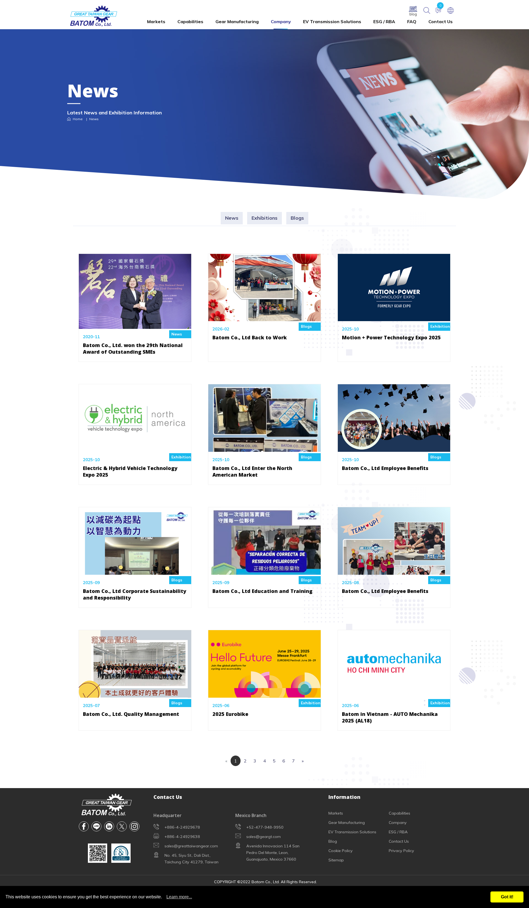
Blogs (297, 218)
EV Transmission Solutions (332, 21)
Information (344, 797)
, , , (272, 852)
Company (281, 21)
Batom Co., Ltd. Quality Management (131, 714)
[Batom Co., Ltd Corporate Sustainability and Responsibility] (135, 570)
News (231, 218)
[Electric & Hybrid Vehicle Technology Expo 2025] (135, 447)
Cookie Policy (340, 850)
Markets (156, 21)
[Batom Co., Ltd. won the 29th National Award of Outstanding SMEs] (135, 324)
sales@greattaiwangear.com (191, 845)
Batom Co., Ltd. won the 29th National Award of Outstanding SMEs (133, 348)
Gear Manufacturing (237, 21)
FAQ (411, 21)
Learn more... (179, 896)
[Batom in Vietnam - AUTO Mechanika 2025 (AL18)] (394, 693)
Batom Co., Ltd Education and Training (262, 591)
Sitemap (336, 860)
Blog (332, 841)
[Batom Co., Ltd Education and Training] (264, 570)
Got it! (507, 896)
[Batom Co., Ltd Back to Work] (264, 317)
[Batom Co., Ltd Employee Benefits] (394, 447)
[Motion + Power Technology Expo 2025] (394, 317)
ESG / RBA (384, 21)
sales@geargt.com (263, 836)
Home (78, 119)
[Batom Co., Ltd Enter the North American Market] (264, 447)
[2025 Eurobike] (264, 693)
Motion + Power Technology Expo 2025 (391, 337)
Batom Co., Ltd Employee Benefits (385, 468)
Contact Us (440, 21)
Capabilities (190, 21)
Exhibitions (264, 218)
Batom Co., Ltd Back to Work (249, 337)
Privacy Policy (401, 850)
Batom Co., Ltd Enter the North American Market (252, 471)
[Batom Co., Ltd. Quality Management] (135, 693)
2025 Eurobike (230, 714)
